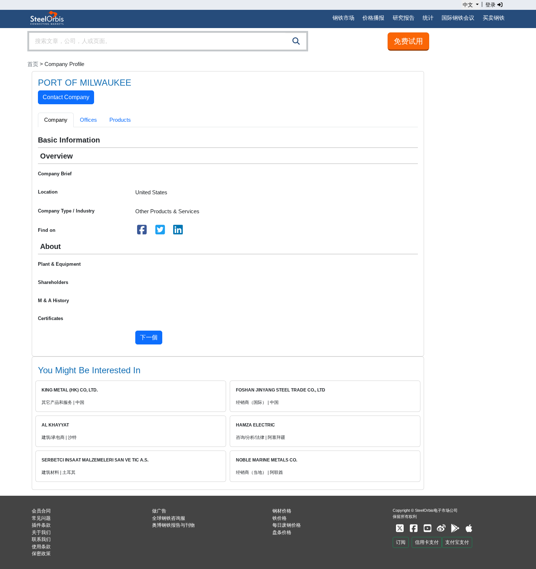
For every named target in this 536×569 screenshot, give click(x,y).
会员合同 (41, 511)
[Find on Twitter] (160, 232)
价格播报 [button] (373, 18)
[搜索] (296, 41)
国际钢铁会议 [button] (458, 18)
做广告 (159, 511)
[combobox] (168, 41)
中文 (468, 5)
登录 (491, 5)
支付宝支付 (457, 542)
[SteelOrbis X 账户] (399, 528)
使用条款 (41, 546)
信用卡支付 (427, 542)
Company (55, 120)
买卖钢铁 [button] (494, 18)
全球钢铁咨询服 (168, 518)
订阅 (400, 542)
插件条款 (41, 525)
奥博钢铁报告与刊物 (173, 525)
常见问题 (41, 518)
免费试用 (408, 41)
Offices (88, 120)
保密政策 (41, 553)
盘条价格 (281, 532)
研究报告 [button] (404, 18)
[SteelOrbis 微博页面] (441, 528)
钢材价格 (281, 511)
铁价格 (279, 518)
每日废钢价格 (286, 525)
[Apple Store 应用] (468, 528)
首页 (32, 64)
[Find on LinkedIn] (178, 232)
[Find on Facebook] (142, 232)
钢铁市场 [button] (343, 18)
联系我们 (41, 539)
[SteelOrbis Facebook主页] (413, 528)
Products (120, 120)
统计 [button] (428, 18)
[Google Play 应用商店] (455, 528)
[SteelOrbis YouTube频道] (427, 528)
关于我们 (41, 532)
